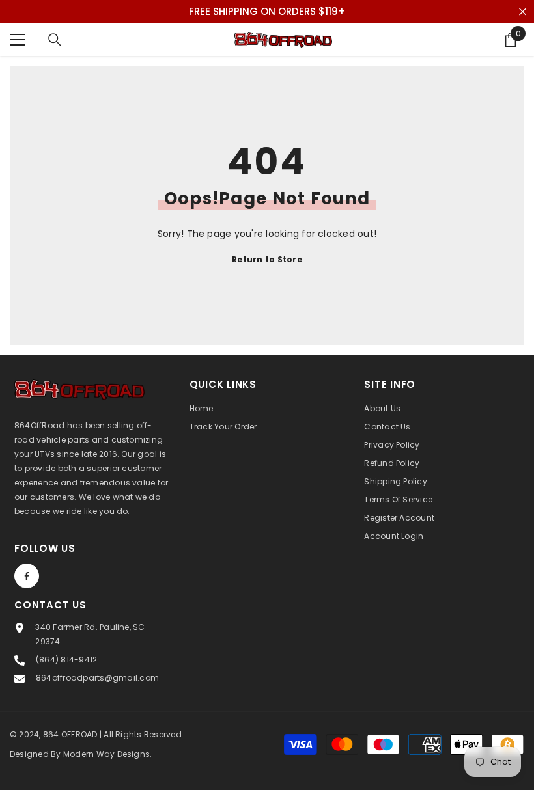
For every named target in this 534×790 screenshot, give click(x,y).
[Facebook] (26, 576)
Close (522, 12)
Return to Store (267, 259)
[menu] (17, 40)
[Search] (55, 40)
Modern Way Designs (106, 753)
